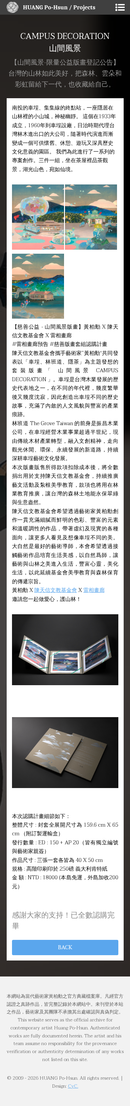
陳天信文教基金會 (55, 590)
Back (65, 947)
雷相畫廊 (94, 590)
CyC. (73, 1086)
